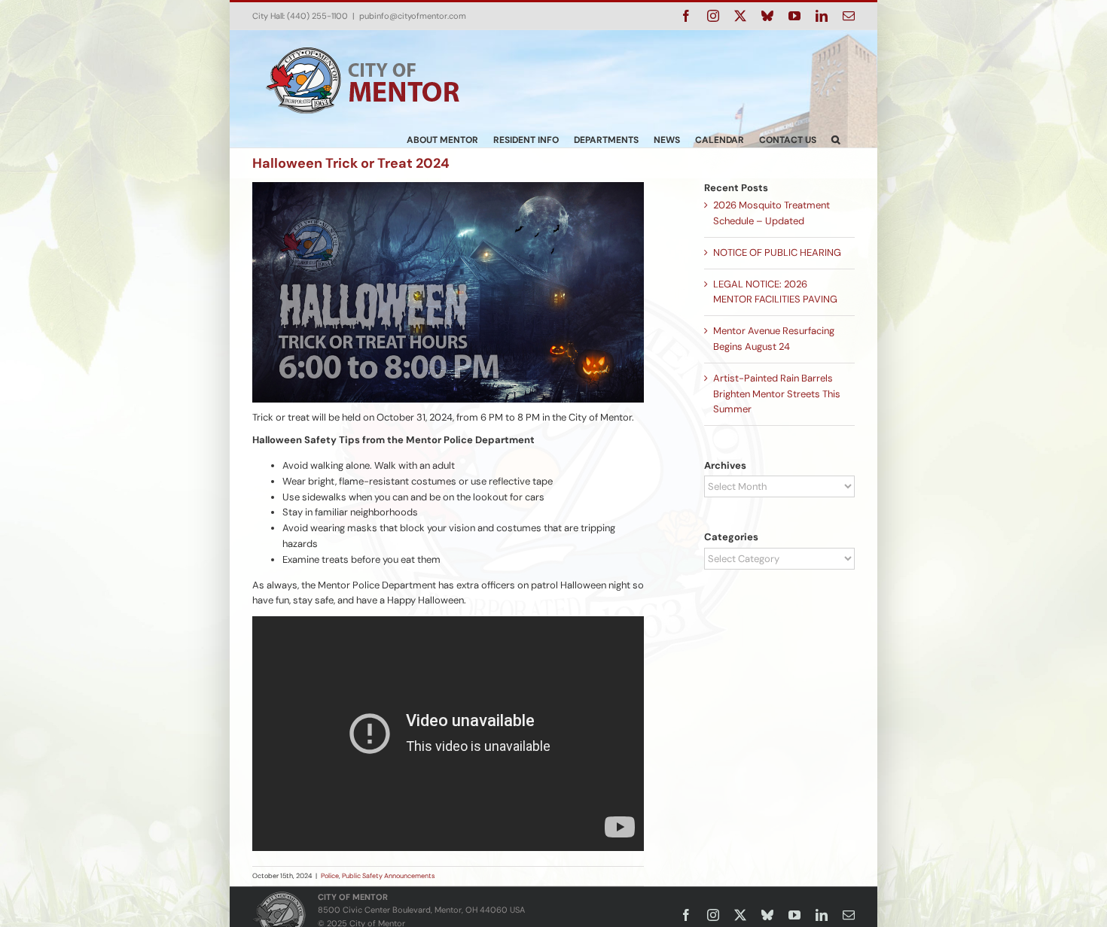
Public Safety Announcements (388, 875)
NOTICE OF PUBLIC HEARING (777, 252)
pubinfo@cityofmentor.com (412, 16)
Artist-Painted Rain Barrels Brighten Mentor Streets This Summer (776, 394)
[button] (835, 139)
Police (330, 875)
